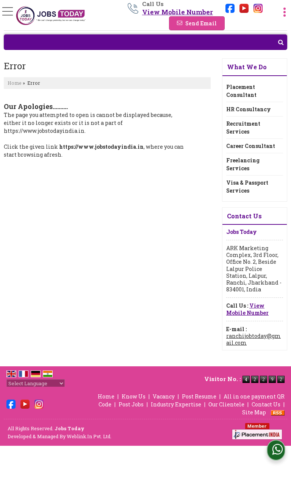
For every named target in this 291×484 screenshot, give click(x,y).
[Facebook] (230, 7)
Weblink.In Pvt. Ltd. (89, 436)
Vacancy (164, 396)
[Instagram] (258, 7)
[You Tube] (244, 7)
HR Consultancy (248, 109)
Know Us (134, 396)
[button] (177, 12)
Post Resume (199, 396)
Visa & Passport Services (247, 186)
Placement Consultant (241, 90)
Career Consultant (250, 145)
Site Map (254, 412)
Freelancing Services (243, 164)
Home (15, 83)
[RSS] (278, 412)
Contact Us (266, 404)
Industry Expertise (176, 404)
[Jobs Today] (51, 16)
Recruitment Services (243, 127)
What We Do (247, 67)
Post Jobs (131, 404)
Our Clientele (226, 404)
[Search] (145, 42)
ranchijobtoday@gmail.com (253, 339)
